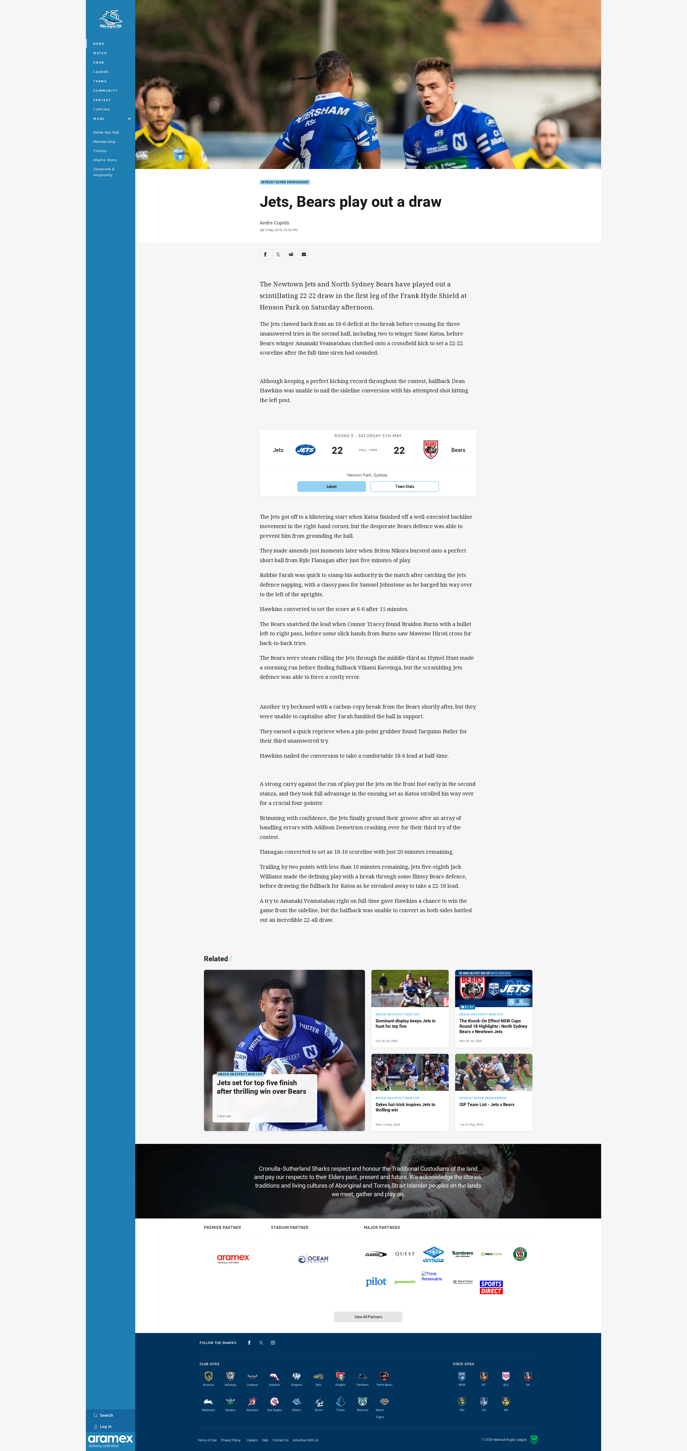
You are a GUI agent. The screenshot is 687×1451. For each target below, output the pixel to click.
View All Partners (368, 1316)
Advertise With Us (305, 1440)
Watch (100, 53)
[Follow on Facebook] (249, 1342)
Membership (104, 141)
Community (105, 91)
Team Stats (404, 486)
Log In (106, 1426)
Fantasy (102, 100)
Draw (99, 62)
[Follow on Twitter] (261, 1342)
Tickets (100, 150)
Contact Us (280, 1440)
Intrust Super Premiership (284, 182)
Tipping (101, 109)
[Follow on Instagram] (273, 1342)
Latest (332, 486)
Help (265, 1440)
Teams (100, 81)
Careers (252, 1440)
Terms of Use (207, 1440)
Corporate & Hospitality (104, 172)
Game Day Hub (106, 132)
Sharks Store (105, 159)
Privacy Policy (230, 1440)
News (99, 44)
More (99, 119)
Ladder (101, 72)
